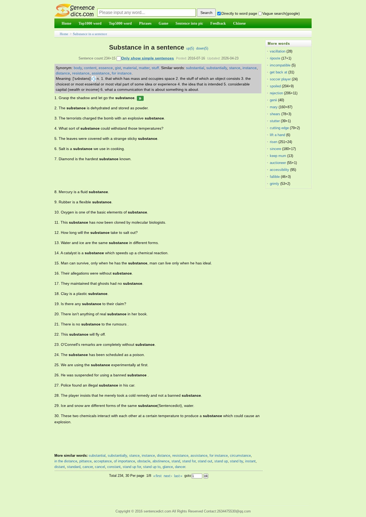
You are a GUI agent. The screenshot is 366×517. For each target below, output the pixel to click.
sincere (275, 149)
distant (59, 467)
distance (63, 73)
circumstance (240, 456)
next (168, 476)
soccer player (280, 79)
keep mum (278, 156)
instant (250, 461)
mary (274, 107)
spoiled (275, 86)
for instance (122, 73)
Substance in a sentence (90, 34)
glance (168, 467)
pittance (85, 461)
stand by (236, 461)
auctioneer (278, 163)
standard (73, 467)
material (130, 68)
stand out (205, 461)
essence (106, 68)
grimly (274, 184)
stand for (189, 461)
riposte (275, 58)
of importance (124, 461)
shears (275, 114)
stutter (275, 121)
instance (249, 68)
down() (202, 48)
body (78, 68)
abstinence (160, 461)
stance (234, 68)
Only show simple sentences (147, 58)
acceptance (103, 461)
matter (144, 68)
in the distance (65, 461)
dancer (180, 467)
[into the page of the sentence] (140, 98)
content (90, 68)
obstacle (143, 461)
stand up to (151, 467)
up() (190, 48)
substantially (216, 68)
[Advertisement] (151, 175)
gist (118, 68)
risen (273, 142)
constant (114, 467)
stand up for (132, 467)
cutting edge (279, 128)
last (178, 476)
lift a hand (277, 135)
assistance (101, 73)
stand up (221, 461)
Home (64, 34)
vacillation (277, 51)
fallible (275, 177)
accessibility (279, 170)
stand (175, 461)
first (157, 476)
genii (273, 100)
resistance (80, 73)
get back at (278, 72)
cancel (100, 467)
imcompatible (280, 65)
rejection (276, 93)
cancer (88, 467)
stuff (155, 68)
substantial (195, 68)
